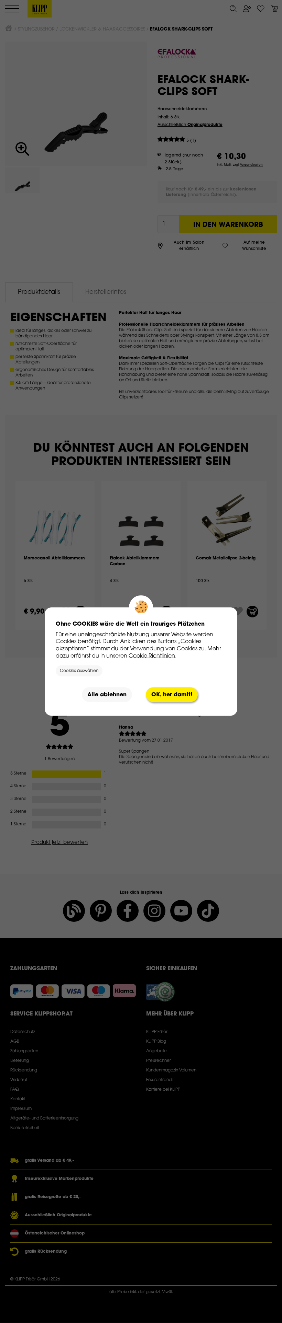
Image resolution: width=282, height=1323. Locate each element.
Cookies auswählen (79, 671)
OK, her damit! (171, 694)
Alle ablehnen (107, 694)
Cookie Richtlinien (152, 656)
